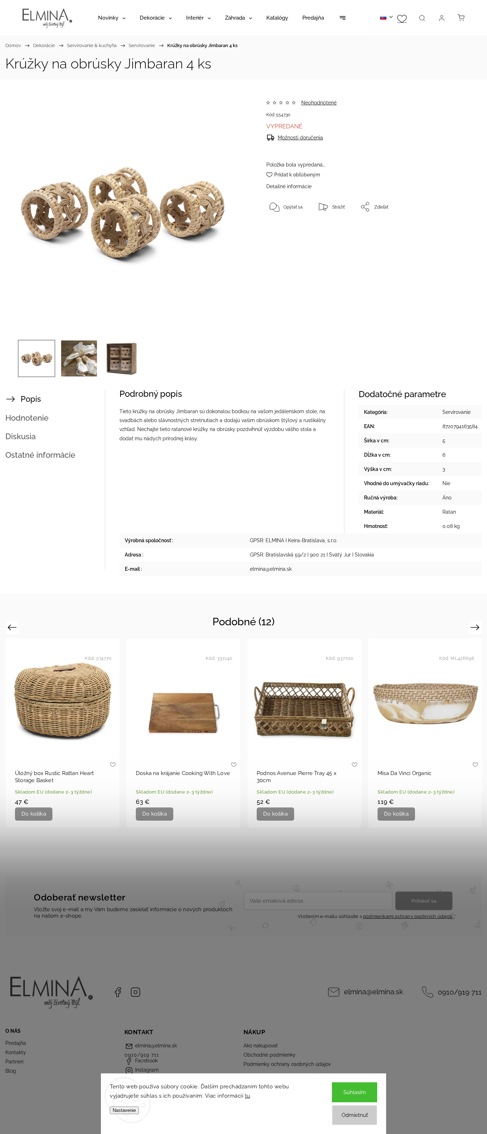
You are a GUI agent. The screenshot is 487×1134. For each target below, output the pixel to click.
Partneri (14, 1061)
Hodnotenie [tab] (26, 417)
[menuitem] (111, 18)
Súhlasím (354, 1092)
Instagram (135, 992)
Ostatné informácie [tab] (40, 455)
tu (247, 1096)
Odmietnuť (355, 1115)
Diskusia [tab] (20, 436)
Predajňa (15, 1043)
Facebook (117, 992)
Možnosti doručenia (300, 137)
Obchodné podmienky (270, 1055)
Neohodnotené (319, 102)
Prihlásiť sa (423, 901)
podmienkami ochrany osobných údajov (407, 916)
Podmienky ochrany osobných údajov (287, 1064)
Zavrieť (446, 230)
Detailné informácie (289, 186)
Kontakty (15, 1052)
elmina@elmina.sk (373, 992)
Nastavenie (124, 1110)
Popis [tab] (31, 399)
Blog (10, 1071)
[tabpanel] (62, 732)
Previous (13, 627)
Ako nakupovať (261, 1045)
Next (476, 627)
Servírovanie (456, 412)
